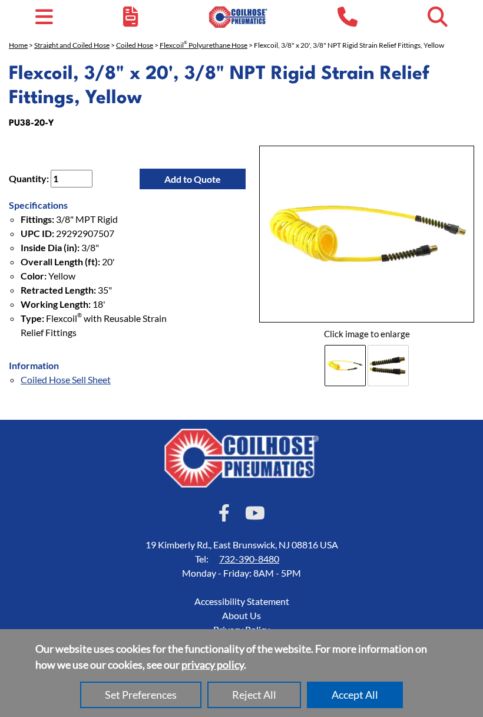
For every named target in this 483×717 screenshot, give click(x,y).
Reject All (254, 694)
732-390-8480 (249, 558)
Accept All (355, 694)
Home (18, 45)
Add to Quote (192, 179)
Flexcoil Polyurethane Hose (203, 45)
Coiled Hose (134, 45)
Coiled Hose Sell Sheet (66, 379)
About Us (241, 615)
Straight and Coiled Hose (72, 45)
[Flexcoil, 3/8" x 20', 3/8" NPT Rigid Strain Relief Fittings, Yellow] (367, 233)
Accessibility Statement (241, 601)
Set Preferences (141, 694)
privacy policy (212, 664)
